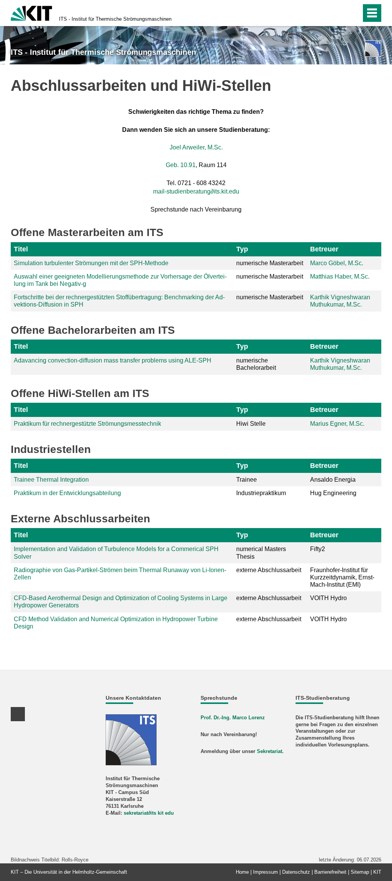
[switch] (339, 13)
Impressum (265, 872)
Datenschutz (296, 872)
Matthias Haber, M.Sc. (339, 276)
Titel (21, 249)
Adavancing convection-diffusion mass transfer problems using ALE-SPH (112, 360)
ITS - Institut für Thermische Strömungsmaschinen (115, 19)
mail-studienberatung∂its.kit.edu (196, 191)
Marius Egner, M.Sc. (337, 423)
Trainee (246, 479)
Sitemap (360, 872)
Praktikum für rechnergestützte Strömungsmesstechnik (87, 423)
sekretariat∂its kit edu (149, 813)
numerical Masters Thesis (261, 552)
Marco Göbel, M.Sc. (336, 263)
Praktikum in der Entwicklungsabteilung (67, 493)
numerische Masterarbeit (269, 263)
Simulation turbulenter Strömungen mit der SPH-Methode (91, 263)
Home (242, 872)
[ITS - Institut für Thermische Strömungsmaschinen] (373, 48)
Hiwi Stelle (251, 423)
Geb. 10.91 (181, 165)
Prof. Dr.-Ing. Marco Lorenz (233, 717)
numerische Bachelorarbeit (256, 364)
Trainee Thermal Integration (51, 479)
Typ (242, 249)
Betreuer (324, 249)
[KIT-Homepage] (31, 12)
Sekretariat (269, 751)
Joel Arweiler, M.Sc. (196, 147)
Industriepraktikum (261, 493)
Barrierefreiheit (330, 872)
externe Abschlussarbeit (268, 570)
